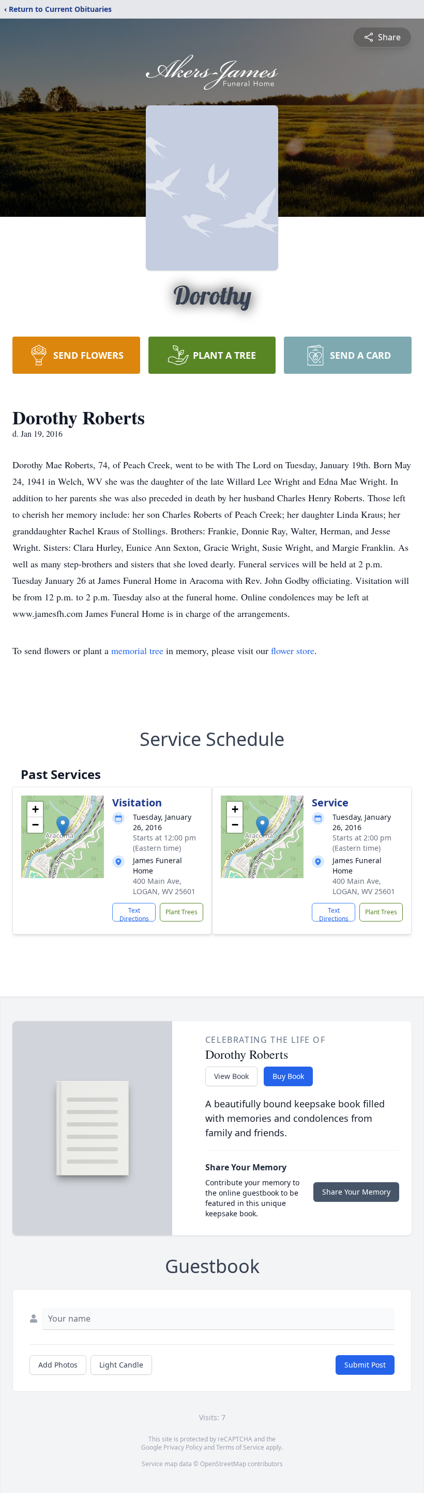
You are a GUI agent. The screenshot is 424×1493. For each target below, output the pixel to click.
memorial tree (137, 650)
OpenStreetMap (223, 1463)
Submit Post (365, 1365)
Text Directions (134, 914)
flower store (292, 650)
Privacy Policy (182, 1447)
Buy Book (288, 1076)
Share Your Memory (356, 1192)
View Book (231, 1076)
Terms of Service (240, 1447)
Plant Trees (181, 912)
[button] (62, 826)
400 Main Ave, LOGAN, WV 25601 (164, 886)
